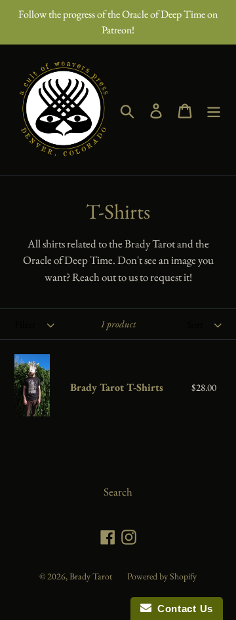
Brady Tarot (90, 576)
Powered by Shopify (162, 576)
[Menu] (213, 110)
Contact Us (182, 608)
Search (118, 491)
